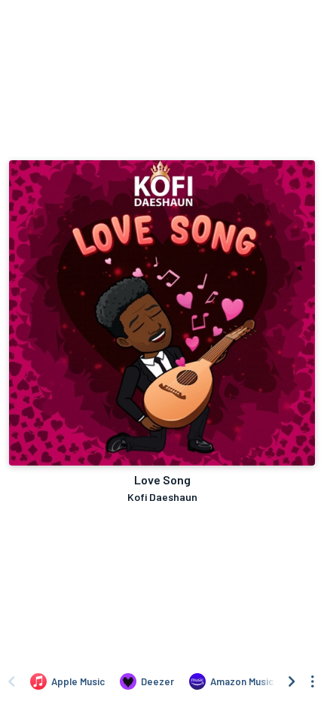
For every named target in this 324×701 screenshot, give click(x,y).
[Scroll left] (11, 681)
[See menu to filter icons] (312, 681)
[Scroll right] (291, 681)
